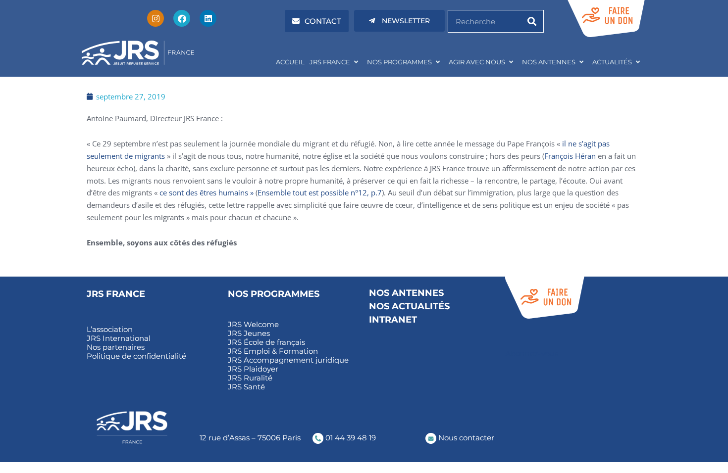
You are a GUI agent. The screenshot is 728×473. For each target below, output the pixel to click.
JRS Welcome (253, 324)
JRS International (119, 338)
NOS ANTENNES (548, 62)
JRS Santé (246, 386)
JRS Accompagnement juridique (288, 360)
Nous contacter (465, 437)
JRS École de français (266, 342)
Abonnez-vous (531, 353)
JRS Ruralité (250, 378)
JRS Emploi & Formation (273, 351)
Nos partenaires (116, 347)
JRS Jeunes (249, 333)
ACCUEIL (290, 62)
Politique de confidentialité (136, 356)
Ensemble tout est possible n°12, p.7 (320, 192)
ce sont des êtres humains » (206, 192)
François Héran (570, 156)
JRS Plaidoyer (253, 369)
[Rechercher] (531, 21)
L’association (110, 329)
